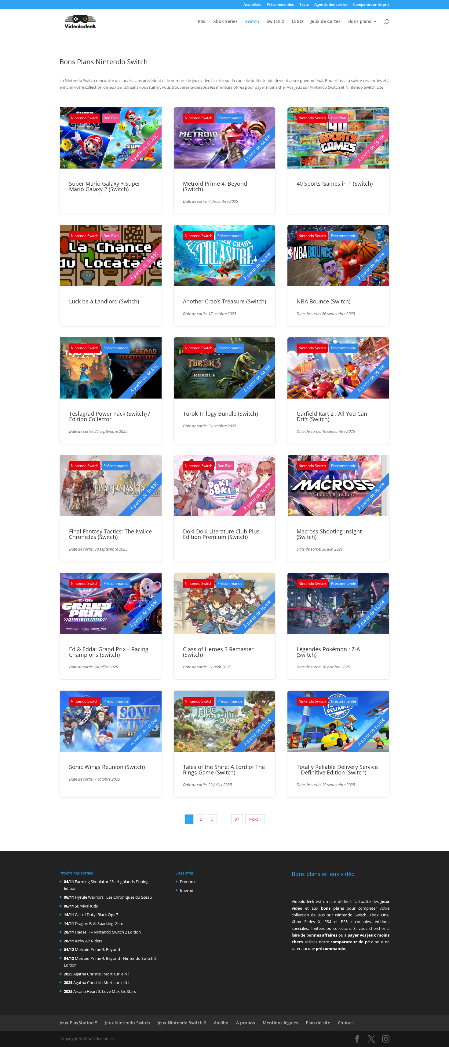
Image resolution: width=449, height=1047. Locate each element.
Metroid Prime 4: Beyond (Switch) (215, 186)
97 (237, 819)
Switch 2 (275, 21)
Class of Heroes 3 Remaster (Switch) (218, 651)
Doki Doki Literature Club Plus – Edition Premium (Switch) (223, 534)
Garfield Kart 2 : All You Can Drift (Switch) (332, 416)
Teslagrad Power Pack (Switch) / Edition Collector (109, 416)
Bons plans (359, 21)
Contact (346, 1023)
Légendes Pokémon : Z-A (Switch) (328, 651)
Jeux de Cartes (326, 21)
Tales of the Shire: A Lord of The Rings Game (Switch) (224, 769)
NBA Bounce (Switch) (323, 301)
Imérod (186, 890)
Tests (304, 5)
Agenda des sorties (331, 5)
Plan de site (318, 1023)
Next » (255, 819)
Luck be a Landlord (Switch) (104, 301)
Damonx (187, 881)
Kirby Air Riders (88, 941)
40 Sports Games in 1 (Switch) (335, 183)
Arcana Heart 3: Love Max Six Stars (104, 991)
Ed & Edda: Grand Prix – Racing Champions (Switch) (108, 651)
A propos (245, 1023)
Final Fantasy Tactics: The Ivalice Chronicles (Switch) (110, 534)
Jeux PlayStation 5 (78, 1023)
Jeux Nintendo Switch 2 (182, 1023)
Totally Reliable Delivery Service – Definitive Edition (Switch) (337, 769)
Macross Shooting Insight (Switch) (329, 534)
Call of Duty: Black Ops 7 (96, 914)
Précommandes (280, 5)
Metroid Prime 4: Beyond (97, 949)
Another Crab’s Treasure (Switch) (224, 301)
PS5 (202, 21)
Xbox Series (225, 21)
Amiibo (221, 1023)
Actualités (252, 5)
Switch (252, 21)
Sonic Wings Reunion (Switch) (107, 766)
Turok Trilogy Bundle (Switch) (220, 413)
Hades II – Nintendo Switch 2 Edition (108, 932)
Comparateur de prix (371, 5)
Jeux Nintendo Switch (127, 1023)
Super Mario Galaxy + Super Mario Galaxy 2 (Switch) (104, 186)
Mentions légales (280, 1023)
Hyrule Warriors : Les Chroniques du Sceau (113, 897)
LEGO (297, 21)
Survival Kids (86, 906)
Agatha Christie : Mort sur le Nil (101, 974)
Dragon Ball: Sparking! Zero (99, 923)
